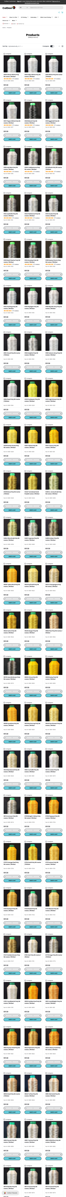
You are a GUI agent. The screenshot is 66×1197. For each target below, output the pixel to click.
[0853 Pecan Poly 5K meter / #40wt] (12, 1129)
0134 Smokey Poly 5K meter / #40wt (31, 261)
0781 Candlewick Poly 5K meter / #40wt (12, 1002)
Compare (46, 46)
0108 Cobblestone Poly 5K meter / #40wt (32, 168)
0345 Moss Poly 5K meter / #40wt (12, 493)
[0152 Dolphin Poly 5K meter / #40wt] (33, 342)
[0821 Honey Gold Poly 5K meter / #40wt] (12, 1036)
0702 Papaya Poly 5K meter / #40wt (52, 817)
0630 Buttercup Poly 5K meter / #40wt (32, 724)
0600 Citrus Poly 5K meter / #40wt (31, 678)
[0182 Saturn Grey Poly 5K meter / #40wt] (53, 342)
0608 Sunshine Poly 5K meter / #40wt (11, 724)
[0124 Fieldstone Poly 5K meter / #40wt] (33, 203)
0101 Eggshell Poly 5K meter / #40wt (52, 122)
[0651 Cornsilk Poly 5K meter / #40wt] (33, 759)
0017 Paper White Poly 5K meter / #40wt (12, 122)
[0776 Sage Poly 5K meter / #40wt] (53, 944)
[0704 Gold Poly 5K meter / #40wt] (33, 851)
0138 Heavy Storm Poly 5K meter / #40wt (53, 261)
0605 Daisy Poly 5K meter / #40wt (51, 678)
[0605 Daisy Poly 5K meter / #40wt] (53, 666)
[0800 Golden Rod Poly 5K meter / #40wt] (33, 990)
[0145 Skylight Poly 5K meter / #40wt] (33, 295)
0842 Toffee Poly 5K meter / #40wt (31, 1095)
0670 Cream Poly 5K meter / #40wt (52, 771)
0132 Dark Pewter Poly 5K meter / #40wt (12, 261)
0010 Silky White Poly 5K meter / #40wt (33, 75)
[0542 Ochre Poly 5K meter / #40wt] (12, 620)
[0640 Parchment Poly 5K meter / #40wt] (53, 712)
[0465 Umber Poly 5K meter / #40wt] (53, 527)
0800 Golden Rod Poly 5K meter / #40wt (33, 1002)
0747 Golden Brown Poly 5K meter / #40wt (12, 956)
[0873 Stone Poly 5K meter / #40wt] (33, 1175)
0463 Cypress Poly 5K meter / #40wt (32, 539)
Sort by (5, 46)
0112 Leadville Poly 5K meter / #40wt (11, 215)
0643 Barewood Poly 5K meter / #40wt (11, 771)
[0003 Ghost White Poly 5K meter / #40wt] (12, 63)
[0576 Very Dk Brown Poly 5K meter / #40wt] (12, 666)
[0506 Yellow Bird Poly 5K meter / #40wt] (12, 573)
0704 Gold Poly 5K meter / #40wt (33, 863)
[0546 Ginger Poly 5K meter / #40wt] (33, 620)
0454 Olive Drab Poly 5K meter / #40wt (11, 539)
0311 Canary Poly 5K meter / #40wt (52, 446)
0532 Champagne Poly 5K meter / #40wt (53, 585)
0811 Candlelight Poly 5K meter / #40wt (53, 1002)
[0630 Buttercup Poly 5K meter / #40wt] (33, 712)
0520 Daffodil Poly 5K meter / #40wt (32, 585)
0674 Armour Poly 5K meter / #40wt (11, 817)
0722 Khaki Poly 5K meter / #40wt (31, 910)
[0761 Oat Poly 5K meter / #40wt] (33, 944)
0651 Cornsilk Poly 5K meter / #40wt (32, 771)
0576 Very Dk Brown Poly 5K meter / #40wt (12, 678)
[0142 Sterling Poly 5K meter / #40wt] (12, 295)
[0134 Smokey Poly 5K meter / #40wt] (33, 249)
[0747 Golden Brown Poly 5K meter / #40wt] (12, 944)
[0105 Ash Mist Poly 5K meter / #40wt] (12, 156)
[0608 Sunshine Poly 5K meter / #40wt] (12, 712)
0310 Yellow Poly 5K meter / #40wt (31, 446)
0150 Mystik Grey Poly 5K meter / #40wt (53, 308)
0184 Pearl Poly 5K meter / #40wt (12, 400)
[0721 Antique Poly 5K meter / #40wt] (12, 897)
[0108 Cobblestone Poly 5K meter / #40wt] (33, 156)
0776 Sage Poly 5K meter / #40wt (53, 956)
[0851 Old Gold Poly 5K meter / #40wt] (53, 1083)
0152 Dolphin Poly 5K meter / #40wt (31, 354)
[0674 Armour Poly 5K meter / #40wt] (12, 805)
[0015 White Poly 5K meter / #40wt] (53, 63)
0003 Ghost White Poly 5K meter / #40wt (11, 75)
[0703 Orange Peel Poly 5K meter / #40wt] (12, 851)
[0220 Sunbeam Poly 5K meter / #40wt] (33, 388)
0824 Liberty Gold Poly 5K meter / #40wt (53, 1049)
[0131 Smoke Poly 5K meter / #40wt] (53, 203)
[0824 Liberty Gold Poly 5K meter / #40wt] (53, 1036)
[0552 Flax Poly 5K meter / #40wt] (53, 620)
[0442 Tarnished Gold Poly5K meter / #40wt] (33, 481)
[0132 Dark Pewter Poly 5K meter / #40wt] (12, 249)
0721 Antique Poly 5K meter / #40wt (10, 910)
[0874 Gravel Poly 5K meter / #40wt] (53, 1175)
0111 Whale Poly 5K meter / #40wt (53, 168)
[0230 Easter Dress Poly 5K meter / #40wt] (12, 434)
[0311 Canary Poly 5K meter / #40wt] (53, 434)
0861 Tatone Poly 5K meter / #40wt (31, 1141)
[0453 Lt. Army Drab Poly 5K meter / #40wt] (53, 481)
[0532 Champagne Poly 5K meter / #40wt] (53, 573)
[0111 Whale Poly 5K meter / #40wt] (53, 156)
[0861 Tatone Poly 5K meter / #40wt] (33, 1129)
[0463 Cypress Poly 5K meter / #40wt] (33, 527)
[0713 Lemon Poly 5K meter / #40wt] (53, 851)
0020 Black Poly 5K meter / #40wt (31, 122)
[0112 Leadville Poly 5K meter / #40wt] (12, 203)
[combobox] (41, 7)
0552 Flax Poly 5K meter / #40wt (53, 632)
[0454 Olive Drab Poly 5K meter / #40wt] (12, 527)
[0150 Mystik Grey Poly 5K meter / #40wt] (53, 295)
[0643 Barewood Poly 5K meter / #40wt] (12, 759)
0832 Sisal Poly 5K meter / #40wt (12, 1095)
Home (4, 27)
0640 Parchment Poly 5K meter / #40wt (53, 724)
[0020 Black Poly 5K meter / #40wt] (33, 110)
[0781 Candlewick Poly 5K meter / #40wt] (12, 990)
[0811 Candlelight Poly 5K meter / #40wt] (53, 990)
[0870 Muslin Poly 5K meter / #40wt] (12, 1175)
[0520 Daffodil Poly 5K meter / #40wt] (33, 573)
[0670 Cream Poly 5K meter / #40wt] (53, 759)
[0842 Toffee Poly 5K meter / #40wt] (33, 1083)
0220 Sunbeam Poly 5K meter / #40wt (32, 400)
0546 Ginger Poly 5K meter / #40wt (31, 632)
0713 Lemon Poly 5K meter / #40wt (51, 863)
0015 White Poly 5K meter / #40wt (53, 75)
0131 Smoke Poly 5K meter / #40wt (51, 215)
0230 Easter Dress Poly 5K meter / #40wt (11, 446)
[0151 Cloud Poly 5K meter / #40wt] (12, 342)
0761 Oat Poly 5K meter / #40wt (33, 956)
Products (9, 27)
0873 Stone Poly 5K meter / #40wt (31, 1188)
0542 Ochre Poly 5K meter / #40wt (10, 632)
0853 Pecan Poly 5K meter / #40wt (10, 1141)
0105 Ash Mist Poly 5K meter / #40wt (11, 168)
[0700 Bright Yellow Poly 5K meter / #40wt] (33, 805)
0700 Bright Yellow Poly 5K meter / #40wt (32, 817)
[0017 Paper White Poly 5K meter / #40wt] (12, 110)
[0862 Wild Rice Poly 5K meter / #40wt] (53, 1129)
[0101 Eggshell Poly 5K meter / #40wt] (53, 110)
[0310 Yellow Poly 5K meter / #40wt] (33, 434)
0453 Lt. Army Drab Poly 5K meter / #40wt (53, 493)
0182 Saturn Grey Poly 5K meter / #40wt (53, 354)
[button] (62, 12)
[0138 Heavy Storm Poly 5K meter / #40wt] (53, 249)
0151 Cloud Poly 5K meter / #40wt (12, 354)
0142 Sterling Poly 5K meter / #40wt (10, 308)
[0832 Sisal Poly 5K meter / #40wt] (12, 1083)
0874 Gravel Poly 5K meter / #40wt (52, 1188)
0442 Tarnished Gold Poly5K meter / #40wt (32, 493)
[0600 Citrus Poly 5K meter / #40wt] (33, 666)
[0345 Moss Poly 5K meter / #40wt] (12, 481)
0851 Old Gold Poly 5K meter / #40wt (52, 1095)
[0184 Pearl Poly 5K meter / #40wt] (12, 388)
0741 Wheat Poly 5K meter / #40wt (52, 910)
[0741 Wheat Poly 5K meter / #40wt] (53, 897)
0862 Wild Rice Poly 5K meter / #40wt (53, 1141)
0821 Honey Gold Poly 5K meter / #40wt (12, 1049)
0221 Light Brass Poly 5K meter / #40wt (53, 400)
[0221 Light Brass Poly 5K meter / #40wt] (53, 388)
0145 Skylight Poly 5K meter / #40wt (32, 308)
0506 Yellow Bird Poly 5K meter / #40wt (12, 585)
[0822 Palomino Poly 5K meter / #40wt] (33, 1036)
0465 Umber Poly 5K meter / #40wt (52, 539)
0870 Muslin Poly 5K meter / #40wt (10, 1188)
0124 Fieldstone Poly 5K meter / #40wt (32, 215)
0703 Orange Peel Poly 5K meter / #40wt (11, 863)
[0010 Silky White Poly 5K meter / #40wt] (33, 63)
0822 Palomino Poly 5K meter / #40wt (32, 1049)
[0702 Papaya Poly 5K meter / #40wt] (53, 805)
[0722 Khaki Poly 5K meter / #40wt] (33, 897)
